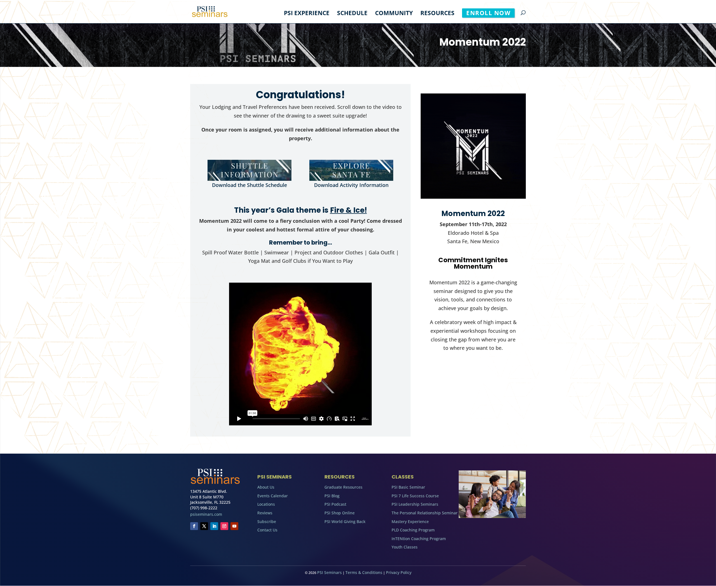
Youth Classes (405, 547)
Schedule (352, 14)
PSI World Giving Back (345, 521)
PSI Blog (332, 495)
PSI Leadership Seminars (415, 504)
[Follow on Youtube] (234, 526)
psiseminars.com (206, 514)
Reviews (264, 512)
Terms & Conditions (363, 572)
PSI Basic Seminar (408, 487)
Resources (437, 14)
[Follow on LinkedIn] (214, 526)
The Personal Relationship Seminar (425, 512)
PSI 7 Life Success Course (415, 495)
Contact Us (267, 530)
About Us (265, 487)
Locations (266, 504)
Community (394, 14)
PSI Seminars (329, 572)
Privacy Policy (398, 572)
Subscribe (266, 521)
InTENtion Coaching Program (419, 538)
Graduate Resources (343, 487)
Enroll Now (488, 13)
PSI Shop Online (339, 512)
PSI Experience (306, 14)
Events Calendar (272, 495)
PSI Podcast (335, 504)
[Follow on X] (204, 526)
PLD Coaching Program (413, 530)
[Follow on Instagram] (224, 526)
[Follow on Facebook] (194, 526)
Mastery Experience (410, 521)
